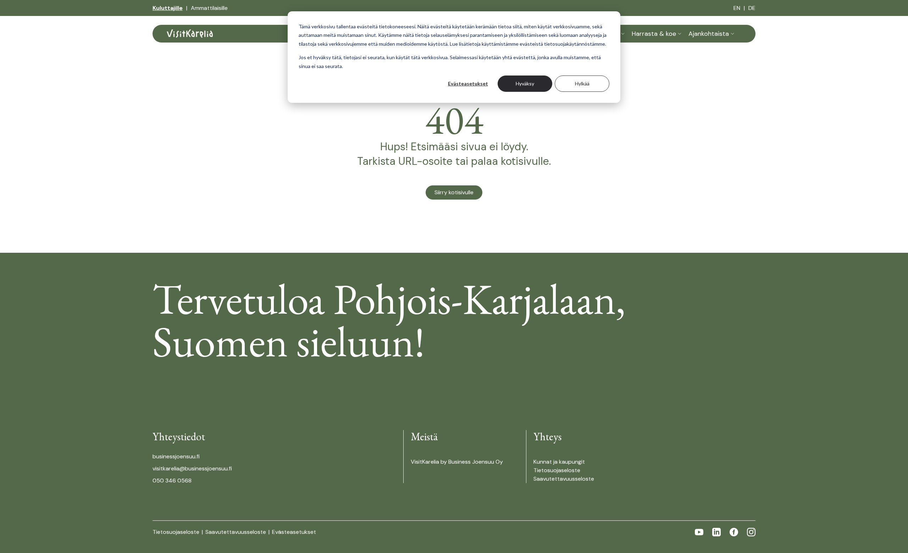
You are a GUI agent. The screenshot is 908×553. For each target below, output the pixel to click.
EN (736, 8)
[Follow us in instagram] (751, 532)
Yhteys (547, 436)
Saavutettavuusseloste (563, 478)
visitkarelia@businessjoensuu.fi (192, 468)
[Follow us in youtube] (699, 532)
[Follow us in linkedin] (716, 532)
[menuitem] (168, 8)
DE (751, 8)
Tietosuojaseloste (556, 470)
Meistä (424, 436)
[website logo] (190, 33)
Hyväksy (525, 83)
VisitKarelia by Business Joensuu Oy (457, 461)
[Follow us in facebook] (734, 532)
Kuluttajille (168, 8)
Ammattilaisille (209, 8)
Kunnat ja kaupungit (559, 461)
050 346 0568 (172, 480)
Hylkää (582, 83)
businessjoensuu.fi (176, 456)
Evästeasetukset (468, 83)
